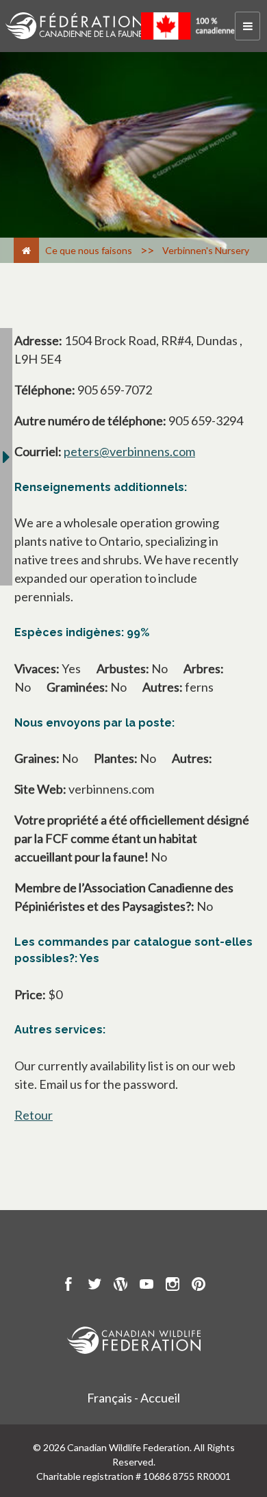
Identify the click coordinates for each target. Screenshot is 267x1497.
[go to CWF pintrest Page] (198, 1286)
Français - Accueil (133, 1397)
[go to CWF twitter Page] (94, 1286)
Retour (33, 1114)
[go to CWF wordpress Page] (120, 1286)
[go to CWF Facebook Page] (68, 1286)
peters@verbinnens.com (129, 451)
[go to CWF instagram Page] (172, 1286)
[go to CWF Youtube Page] (146, 1286)
